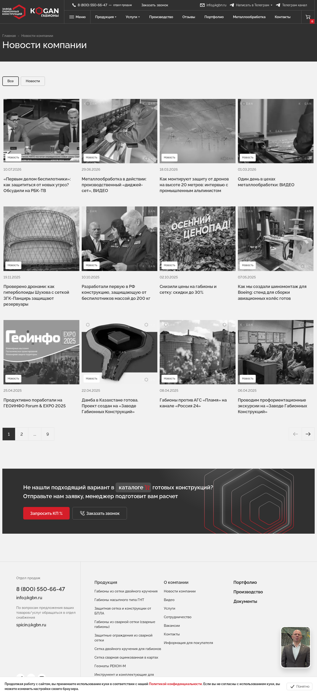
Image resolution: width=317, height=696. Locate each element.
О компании (176, 582)
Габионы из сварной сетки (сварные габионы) (124, 624)
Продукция (104, 17)
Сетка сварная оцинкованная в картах (126, 657)
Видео (169, 600)
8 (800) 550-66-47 (40, 589)
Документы (245, 601)
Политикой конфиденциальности (175, 684)
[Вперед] (308, 434)
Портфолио (214, 17)
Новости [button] (33, 81)
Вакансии (172, 626)
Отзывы (188, 17)
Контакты (283, 17)
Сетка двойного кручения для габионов (127, 649)
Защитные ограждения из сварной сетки (123, 637)
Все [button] (10, 81)
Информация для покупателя (188, 643)
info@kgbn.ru (29, 597)
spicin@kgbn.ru (31, 624)
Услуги (131, 17)
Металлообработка (249, 17)
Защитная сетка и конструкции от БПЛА (122, 610)
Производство (161, 17)
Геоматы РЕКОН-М (110, 666)
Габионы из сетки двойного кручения (126, 591)
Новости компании (180, 591)
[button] (46, 513)
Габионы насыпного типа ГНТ (119, 600)
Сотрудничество (177, 617)
